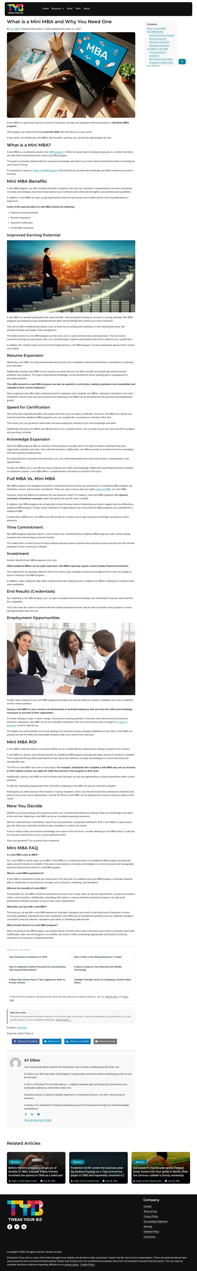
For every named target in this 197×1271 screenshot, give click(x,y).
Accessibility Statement (155, 1221)
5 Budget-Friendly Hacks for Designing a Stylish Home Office (102, 981)
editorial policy (111, 997)
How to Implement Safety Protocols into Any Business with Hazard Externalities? (37, 968)
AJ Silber (15, 29)
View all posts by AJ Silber (37, 1120)
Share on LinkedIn (79, 1041)
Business (56, 8)
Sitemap (148, 1226)
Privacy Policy (151, 1216)
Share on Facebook (27, 1041)
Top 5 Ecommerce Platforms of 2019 (28, 957)
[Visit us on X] (17, 1227)
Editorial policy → (64, 1020)
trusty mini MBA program (45, 170)
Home (46, 8)
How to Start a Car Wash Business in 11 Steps (98, 957)
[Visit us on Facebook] (10, 1227)
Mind (69, 8)
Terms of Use (150, 1211)
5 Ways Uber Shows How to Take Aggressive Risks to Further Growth (37, 981)
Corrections (149, 1237)
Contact (148, 1206)
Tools (78, 8)
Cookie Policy (87, 1264)
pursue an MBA (103, 489)
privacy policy (72, 1264)
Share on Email (107, 1041)
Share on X (54, 1041)
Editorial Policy (151, 1231)
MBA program (56, 152)
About (87, 8)
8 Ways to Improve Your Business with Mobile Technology (98, 968)
